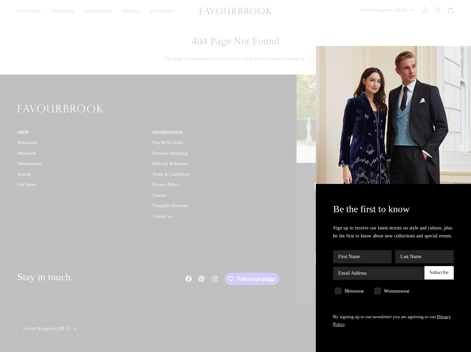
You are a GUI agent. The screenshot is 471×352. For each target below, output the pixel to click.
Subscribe (439, 272)
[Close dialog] (461, 55)
